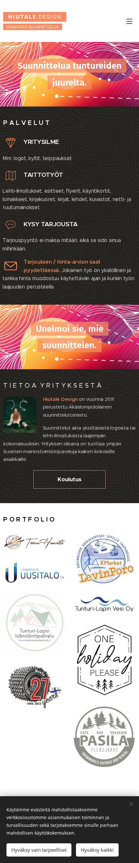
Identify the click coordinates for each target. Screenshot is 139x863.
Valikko (129, 21)
